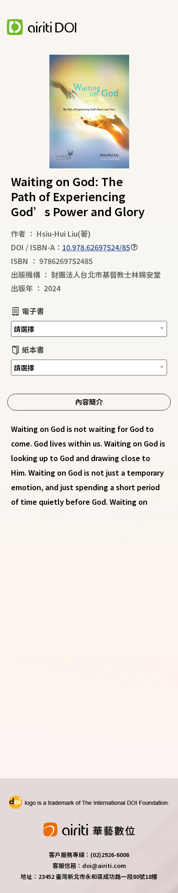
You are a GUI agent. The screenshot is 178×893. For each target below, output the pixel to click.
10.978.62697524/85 (96, 247)
